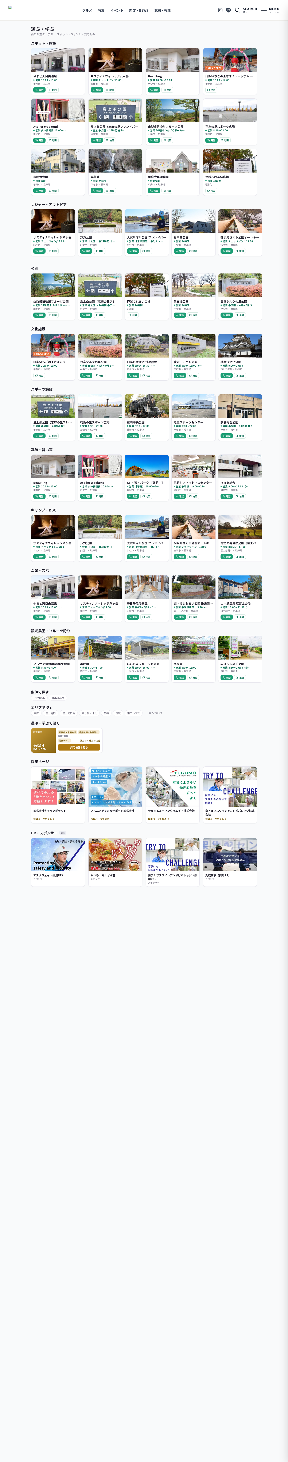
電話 (41, 89)
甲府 (36, 713)
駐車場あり (58, 697)
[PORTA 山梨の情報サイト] (21, 10)
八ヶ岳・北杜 (89, 713)
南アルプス (133, 713)
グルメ (87, 10)
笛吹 (118, 713)
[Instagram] (220, 10)
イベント (117, 10)
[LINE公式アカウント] (228, 10)
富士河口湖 (68, 713)
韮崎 (106, 713)
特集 (101, 10)
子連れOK (39, 697)
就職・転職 (163, 10)
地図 (54, 89)
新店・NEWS (139, 10)
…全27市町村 (154, 713)
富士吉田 (51, 713)
